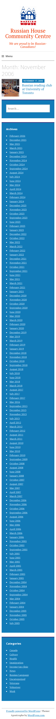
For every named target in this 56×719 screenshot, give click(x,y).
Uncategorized (17, 679)
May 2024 (15, 185)
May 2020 (15, 316)
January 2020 (17, 328)
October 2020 (17, 303)
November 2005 (18, 541)
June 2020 (15, 312)
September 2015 (18, 406)
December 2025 (18, 140)
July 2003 (15, 623)
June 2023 (15, 222)
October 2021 (17, 267)
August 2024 (16, 172)
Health (13, 658)
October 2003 (17, 619)
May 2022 (15, 242)
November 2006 (18, 504)
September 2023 (18, 217)
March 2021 (16, 283)
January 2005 (17, 578)
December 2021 (18, 258)
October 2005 (17, 545)
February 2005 (17, 574)
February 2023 (17, 226)
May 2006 (15, 524)
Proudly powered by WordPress (23, 711)
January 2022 (17, 254)
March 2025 (16, 148)
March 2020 (16, 320)
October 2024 (17, 164)
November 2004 (18, 586)
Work (12, 691)
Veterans (14, 683)
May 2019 (15, 336)
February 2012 (17, 430)
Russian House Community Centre (28, 33)
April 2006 (15, 529)
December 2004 (18, 582)
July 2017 (15, 393)
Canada (13, 650)
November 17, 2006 (33, 81)
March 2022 (16, 246)
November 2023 (18, 209)
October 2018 (17, 361)
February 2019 (17, 344)
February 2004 (17, 602)
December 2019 (18, 332)
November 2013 (18, 414)
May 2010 (15, 451)
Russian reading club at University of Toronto (37, 89)
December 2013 (18, 410)
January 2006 (17, 537)
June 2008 (15, 471)
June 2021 (15, 275)
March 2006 (16, 533)
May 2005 (15, 561)
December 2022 (18, 234)
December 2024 (18, 156)
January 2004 (17, 606)
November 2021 (18, 262)
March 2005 (16, 570)
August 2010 (16, 443)
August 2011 (16, 434)
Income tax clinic (19, 666)
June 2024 (15, 181)
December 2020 (18, 295)
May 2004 (15, 598)
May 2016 (15, 402)
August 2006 (16, 516)
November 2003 (18, 615)
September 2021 (18, 271)
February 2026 (17, 136)
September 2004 (18, 594)
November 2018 (18, 357)
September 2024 (18, 168)
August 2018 (16, 369)
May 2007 (15, 488)
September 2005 (18, 549)
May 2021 (15, 279)
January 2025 (17, 152)
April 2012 (15, 422)
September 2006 (18, 512)
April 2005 (15, 565)
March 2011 (16, 438)
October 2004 (17, 590)
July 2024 (15, 176)
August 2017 (16, 389)
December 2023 (18, 205)
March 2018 (16, 385)
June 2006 (15, 520)
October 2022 (17, 238)
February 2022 (17, 250)
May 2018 (15, 381)
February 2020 (17, 324)
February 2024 (17, 197)
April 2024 (15, 189)
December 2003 (18, 610)
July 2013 (15, 418)
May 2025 (15, 144)
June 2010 (15, 447)
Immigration (16, 662)
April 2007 (15, 492)
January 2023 (17, 230)
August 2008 (16, 467)
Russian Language (19, 675)
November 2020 (18, 299)
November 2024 (18, 160)
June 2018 (15, 377)
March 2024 (16, 193)
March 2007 (16, 496)
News (12, 670)
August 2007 (16, 484)
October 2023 (17, 213)
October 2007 (17, 479)
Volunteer (15, 687)
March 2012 (16, 426)
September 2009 (18, 459)
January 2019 (17, 348)
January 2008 (17, 475)
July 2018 (15, 373)
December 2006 (18, 500)
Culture (14, 654)
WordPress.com (36, 715)
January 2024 (17, 201)
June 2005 (15, 557)
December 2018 (18, 353)
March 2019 (16, 340)
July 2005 (15, 553)
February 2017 (17, 398)
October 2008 (17, 463)
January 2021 (17, 291)
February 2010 (17, 455)
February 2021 (17, 287)
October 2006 (17, 508)
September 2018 (18, 365)
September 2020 (18, 307)
